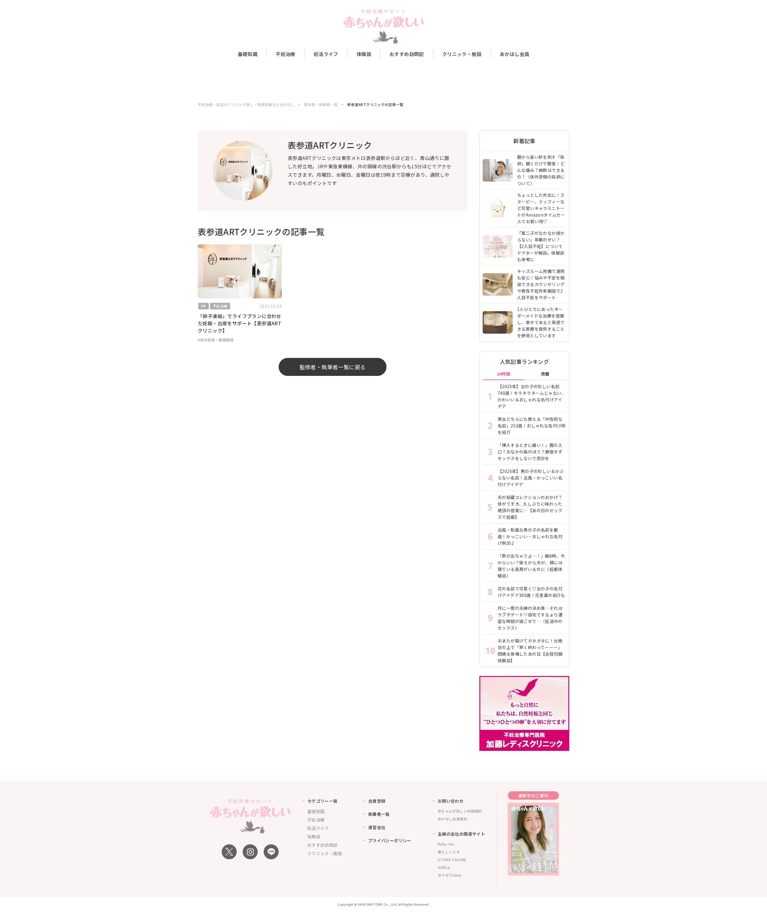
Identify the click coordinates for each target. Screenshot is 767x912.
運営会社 (377, 827)
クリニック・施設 (461, 54)
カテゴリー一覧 (322, 801)
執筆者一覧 (379, 814)
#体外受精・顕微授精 (215, 339)
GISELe (444, 867)
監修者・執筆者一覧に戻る (333, 367)
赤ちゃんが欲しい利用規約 (460, 810)
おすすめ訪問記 (406, 54)
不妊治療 (285, 54)
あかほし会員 (514, 54)
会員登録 (377, 801)
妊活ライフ (326, 54)
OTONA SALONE (452, 859)
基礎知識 (248, 54)
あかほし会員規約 (452, 818)
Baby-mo (446, 843)
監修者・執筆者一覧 (321, 104)
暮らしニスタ (449, 851)
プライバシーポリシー (389, 840)
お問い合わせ (450, 801)
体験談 (364, 54)
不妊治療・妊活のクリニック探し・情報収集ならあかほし (246, 104)
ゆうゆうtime (449, 875)
